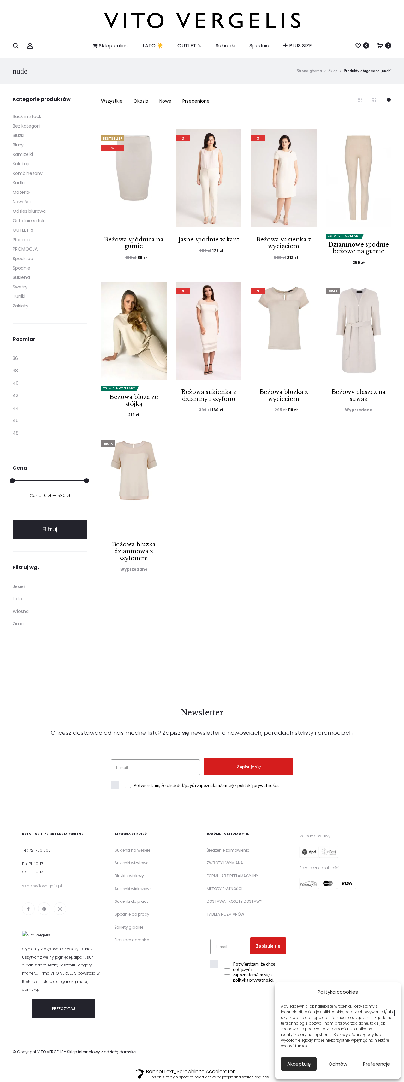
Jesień (20, 586)
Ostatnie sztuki (29, 220)
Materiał (22, 192)
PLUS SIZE (300, 45)
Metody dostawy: (315, 836)
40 (16, 383)
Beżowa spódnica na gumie (133, 243)
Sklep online (113, 45)
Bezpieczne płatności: (319, 868)
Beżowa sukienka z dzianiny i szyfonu (208, 395)
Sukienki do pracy (132, 901)
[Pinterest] (44, 908)
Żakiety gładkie (129, 927)
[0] (358, 45)
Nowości (22, 202)
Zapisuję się (249, 766)
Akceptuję (299, 1064)
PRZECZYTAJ (63, 1008)
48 (16, 433)
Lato (17, 599)
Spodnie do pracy (132, 914)
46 (16, 420)
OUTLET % (189, 45)
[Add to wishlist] (159, 137)
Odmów (338, 1064)
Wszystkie (111, 101)
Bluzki (18, 135)
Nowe (165, 101)
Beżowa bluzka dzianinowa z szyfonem (134, 551)
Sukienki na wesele (132, 850)
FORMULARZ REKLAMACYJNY (232, 875)
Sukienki (225, 45)
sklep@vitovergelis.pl (42, 886)
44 (16, 408)
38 (15, 370)
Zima (18, 624)
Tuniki (19, 296)
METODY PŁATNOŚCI (224, 888)
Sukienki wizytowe (131, 862)
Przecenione (196, 101)
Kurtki (19, 183)
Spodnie (259, 45)
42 (15, 395)
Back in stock (27, 116)
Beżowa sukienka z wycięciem (283, 243)
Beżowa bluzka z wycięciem (283, 395)
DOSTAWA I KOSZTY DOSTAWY (234, 901)
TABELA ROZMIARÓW (225, 914)
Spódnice (23, 258)
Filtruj (49, 529)
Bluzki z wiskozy (129, 875)
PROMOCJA (25, 249)
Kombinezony (28, 173)
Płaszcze (22, 239)
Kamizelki (23, 154)
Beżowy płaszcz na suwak (358, 395)
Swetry (20, 287)
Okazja (141, 101)
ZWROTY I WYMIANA (225, 862)
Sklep (332, 71)
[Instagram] (60, 908)
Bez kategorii (26, 126)
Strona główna (309, 71)
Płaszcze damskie (132, 939)
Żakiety (20, 306)
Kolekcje (22, 164)
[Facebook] (28, 908)
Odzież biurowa (29, 211)
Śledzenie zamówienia (228, 850)
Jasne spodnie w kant (208, 239)
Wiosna (21, 611)
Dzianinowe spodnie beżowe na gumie (358, 248)
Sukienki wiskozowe (133, 888)
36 (15, 358)
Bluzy (18, 145)
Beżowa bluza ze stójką (134, 400)
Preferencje (376, 1064)
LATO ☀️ (153, 45)
